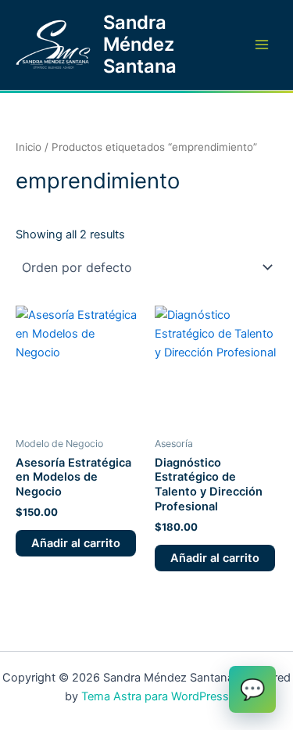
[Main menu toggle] (261, 44)
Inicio (28, 147)
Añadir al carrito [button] (75, 543)
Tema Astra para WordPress (155, 696)
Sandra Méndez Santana (140, 44)
